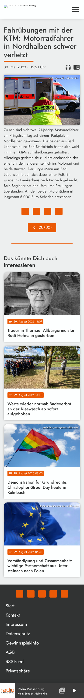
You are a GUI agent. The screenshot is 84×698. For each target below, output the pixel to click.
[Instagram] (42, 594)
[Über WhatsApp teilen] (47, 211)
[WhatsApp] (19, 594)
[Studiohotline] (64, 594)
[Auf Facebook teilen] (25, 211)
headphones (68, 67)
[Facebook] (31, 594)
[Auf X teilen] (36, 211)
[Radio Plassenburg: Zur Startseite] (36, 9)
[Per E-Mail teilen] (59, 211)
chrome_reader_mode (76, 67)
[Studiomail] (53, 594)
